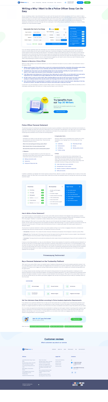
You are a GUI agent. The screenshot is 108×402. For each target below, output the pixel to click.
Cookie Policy (58, 364)
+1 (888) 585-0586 (77, 362)
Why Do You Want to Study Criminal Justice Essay (39, 326)
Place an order (76, 319)
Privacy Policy (58, 361)
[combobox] (61, 32)
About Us (60, 349)
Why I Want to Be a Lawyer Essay (57, 326)
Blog (65, 349)
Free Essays (70, 349)
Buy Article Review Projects (44, 374)
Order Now (44, 2)
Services (54, 349)
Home (34, 2)
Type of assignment (50, 31)
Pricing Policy (38, 2)
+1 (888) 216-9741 (77, 363)
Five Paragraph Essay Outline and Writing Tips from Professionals (28, 372)
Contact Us (59, 2)
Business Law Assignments (44, 364)
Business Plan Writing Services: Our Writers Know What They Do (45, 367)
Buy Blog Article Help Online (45, 375)
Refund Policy (58, 363)
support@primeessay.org (78, 367)
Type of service (28, 32)
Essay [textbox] (58, 32)
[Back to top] (105, 390)
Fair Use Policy (58, 366)
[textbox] (62, 37)
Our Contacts (82, 349)
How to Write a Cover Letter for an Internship (73, 326)
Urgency (29, 37)
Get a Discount (50, 2)
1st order (54, 29)
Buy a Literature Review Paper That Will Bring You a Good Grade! (45, 371)
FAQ (55, 2)
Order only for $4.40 (60, 111)
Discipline (51, 37)
